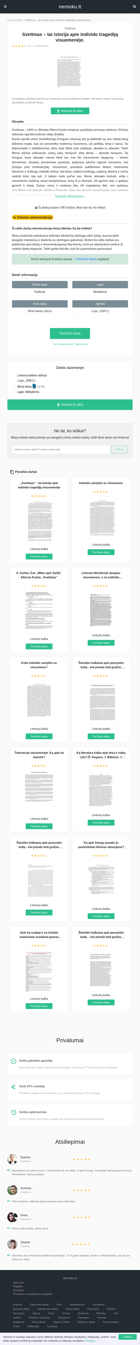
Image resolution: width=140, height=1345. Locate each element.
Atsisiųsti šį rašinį (71, 110)
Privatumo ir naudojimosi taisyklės (32, 1294)
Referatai (101, 1313)
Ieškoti (119, 449)
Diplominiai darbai (39, 1304)
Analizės (17, 1304)
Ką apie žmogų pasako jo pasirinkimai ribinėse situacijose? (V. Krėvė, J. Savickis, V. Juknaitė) (101, 847)
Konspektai (98, 1304)
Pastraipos (83, 1317)
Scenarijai (52, 1326)
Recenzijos (19, 1313)
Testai (51, 1313)
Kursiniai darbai (21, 1309)
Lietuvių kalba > (15, 20)
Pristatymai (64, 1317)
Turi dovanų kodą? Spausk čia (70, 344)
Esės (59, 1304)
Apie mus (18, 1282)
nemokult (70, 6)
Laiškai (17, 1317)
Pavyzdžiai (93, 1309)
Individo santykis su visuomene (101, 483)
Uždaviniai (83, 1313)
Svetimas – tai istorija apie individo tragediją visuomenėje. (58, 20)
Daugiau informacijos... (70, 196)
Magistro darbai (61, 1322)
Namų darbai (72, 1309)
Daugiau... (92, 1340)
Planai (16, 1326)
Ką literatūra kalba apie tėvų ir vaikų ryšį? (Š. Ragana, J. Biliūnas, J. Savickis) (101, 757)
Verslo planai (38, 1322)
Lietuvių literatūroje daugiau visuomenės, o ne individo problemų (101, 577)
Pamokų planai (110, 1322)
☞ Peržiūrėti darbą (85, 259)
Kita (116, 1313)
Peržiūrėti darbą (70, 333)
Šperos (36, 1313)
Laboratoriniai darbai (47, 1309)
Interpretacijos (77, 1304)
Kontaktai (18, 1290)
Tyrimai (66, 1313)
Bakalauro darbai (86, 1322)
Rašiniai (39, 291)
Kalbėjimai (18, 1322)
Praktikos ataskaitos (39, 1317)
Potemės (101, 1317)
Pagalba (18, 1286)
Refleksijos (33, 1326)
